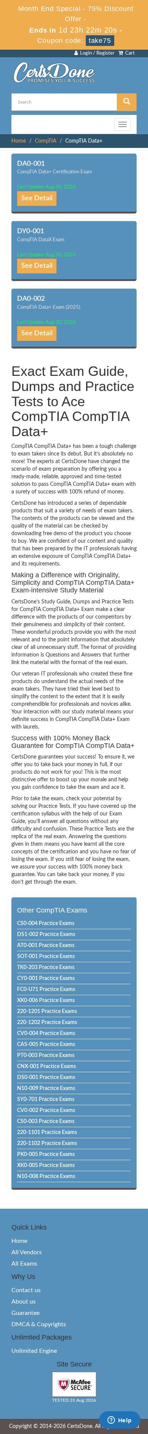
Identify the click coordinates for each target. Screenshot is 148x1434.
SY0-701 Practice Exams (45, 1099)
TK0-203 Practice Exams (45, 967)
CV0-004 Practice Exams (46, 1033)
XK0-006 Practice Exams (46, 1000)
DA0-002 (31, 298)
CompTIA (45, 141)
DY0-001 (30, 231)
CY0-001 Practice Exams (46, 978)
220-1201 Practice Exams (47, 1011)
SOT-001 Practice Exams (46, 956)
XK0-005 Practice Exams (46, 1165)
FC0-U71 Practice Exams (46, 989)
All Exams (24, 1264)
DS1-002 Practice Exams (46, 934)
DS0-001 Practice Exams (46, 1077)
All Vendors (26, 1252)
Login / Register (96, 53)
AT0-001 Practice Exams (45, 945)
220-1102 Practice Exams (47, 1143)
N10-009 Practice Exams (46, 1088)
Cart (129, 53)
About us (23, 1302)
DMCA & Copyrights (38, 1324)
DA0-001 (31, 163)
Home (18, 141)
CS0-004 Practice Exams (45, 923)
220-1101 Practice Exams (47, 1132)
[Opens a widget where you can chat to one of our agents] (119, 1420)
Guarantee (25, 1313)
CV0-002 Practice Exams (46, 1110)
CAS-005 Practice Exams (46, 1044)
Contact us (26, 1290)
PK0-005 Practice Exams (46, 1154)
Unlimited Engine (34, 1351)
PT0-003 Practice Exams (45, 1055)
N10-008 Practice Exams (46, 1176)
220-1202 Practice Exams (47, 1022)
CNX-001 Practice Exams (46, 1066)
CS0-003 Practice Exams (45, 1121)
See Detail (36, 198)
